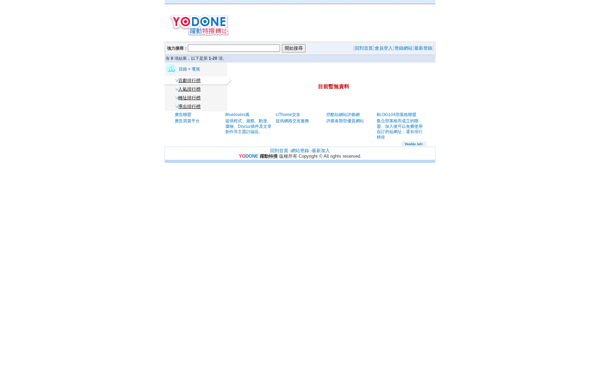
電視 (196, 69)
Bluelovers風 (237, 114)
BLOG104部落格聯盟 (396, 114)
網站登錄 (300, 150)
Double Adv (414, 143)
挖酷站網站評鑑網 (343, 114)
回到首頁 (279, 150)
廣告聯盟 (183, 114)
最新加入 (321, 150)
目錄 (183, 69)
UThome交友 (288, 114)
